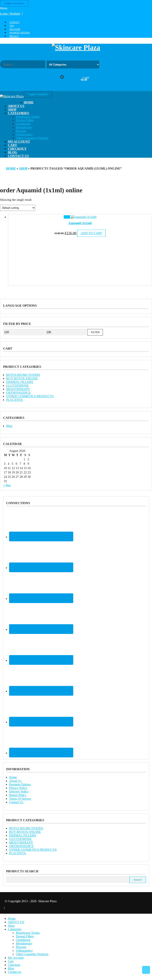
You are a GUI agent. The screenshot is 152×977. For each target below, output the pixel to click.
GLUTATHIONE (17, 385)
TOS (12, 26)
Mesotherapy (24, 127)
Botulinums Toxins (28, 116)
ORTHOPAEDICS (18, 392)
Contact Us (16, 802)
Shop (12, 109)
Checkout (17, 148)
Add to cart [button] (91, 233)
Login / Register (10, 13)
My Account (19, 141)
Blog (12, 152)
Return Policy (17, 795)
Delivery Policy (19, 791)
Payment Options (20, 32)
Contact (15, 22)
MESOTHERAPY (18, 389)
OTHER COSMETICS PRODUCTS (30, 396)
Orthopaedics (24, 134)
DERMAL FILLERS (19, 382)
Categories (18, 113)
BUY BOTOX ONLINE (22, 378)
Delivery (15, 29)
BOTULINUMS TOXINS (23, 375)
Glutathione (23, 123)
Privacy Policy (18, 788)
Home (29, 102)
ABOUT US (16, 106)
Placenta (21, 131)
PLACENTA (14, 399)
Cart (12, 145)
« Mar (7, 485)
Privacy (14, 36)
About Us (15, 781)
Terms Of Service (20, 798)
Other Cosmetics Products (32, 138)
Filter (95, 332)
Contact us (18, 155)
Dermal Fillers (25, 120)
